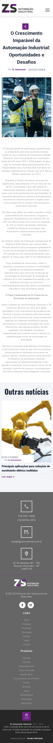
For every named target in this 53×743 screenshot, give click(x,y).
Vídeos (27, 640)
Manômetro (26, 703)
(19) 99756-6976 (27, 520)
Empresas (26, 628)
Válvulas (26, 658)
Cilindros (26, 662)
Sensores (26, 687)
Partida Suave (26, 695)
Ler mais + (8, 476)
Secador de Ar (26, 674)
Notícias (26, 636)
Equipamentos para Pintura (26, 678)
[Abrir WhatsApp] (46, 736)
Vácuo (26, 691)
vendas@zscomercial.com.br (26, 541)
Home (26, 620)
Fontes (26, 682)
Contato (26, 644)
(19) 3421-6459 (26, 516)
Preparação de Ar (26, 666)
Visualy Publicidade (35, 738)
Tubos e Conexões (26, 670)
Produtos (26, 624)
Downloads (26, 632)
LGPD (26, 718)
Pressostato (26, 699)
